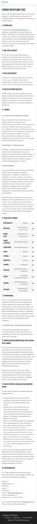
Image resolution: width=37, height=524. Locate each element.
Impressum (8, 517)
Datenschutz (17, 517)
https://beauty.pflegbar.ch (19, 30)
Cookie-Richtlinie (27, 517)
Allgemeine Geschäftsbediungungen (18, 520)
